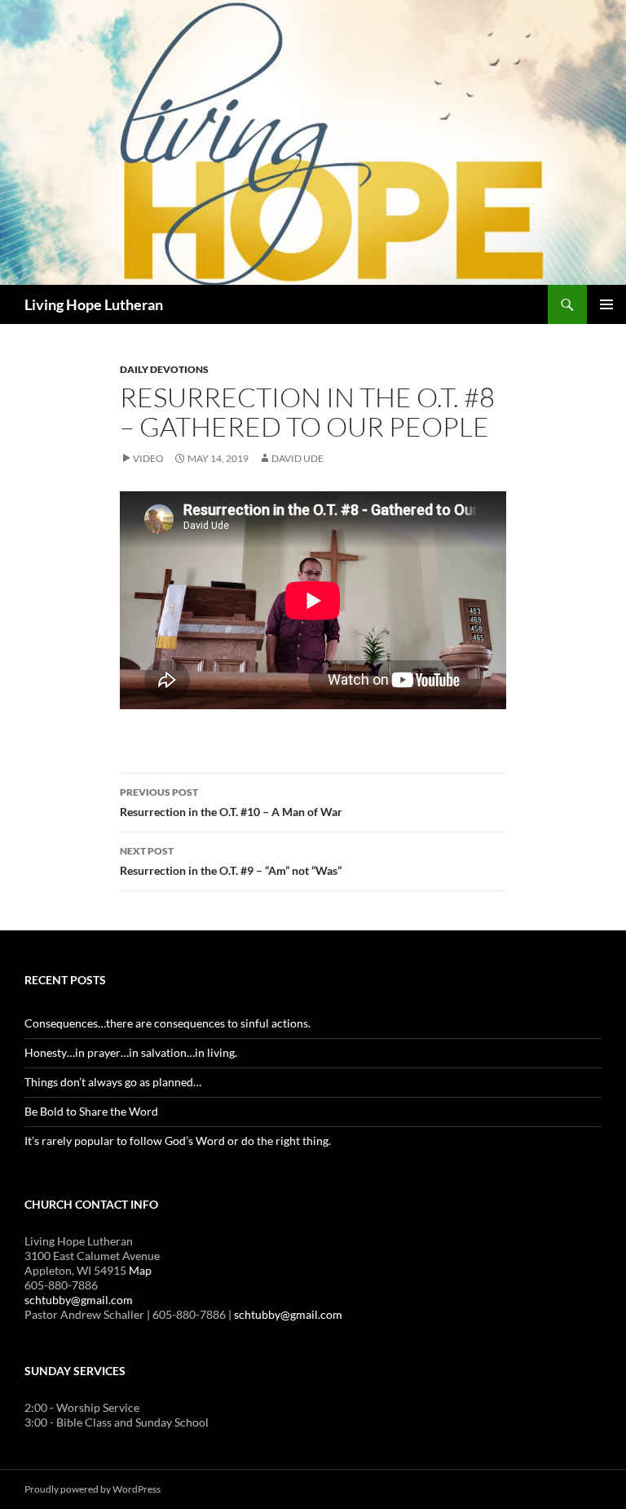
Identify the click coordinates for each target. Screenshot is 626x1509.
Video (148, 458)
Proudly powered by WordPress (92, 1489)
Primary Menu (606, 304)
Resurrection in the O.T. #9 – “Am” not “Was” (231, 861)
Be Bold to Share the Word (91, 1111)
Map (140, 1270)
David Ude (297, 458)
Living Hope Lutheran (93, 304)
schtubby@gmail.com (78, 1300)
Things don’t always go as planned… (112, 1082)
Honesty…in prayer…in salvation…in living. (130, 1052)
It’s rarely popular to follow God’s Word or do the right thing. (177, 1140)
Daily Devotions (164, 369)
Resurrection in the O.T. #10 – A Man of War (231, 802)
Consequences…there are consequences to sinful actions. (167, 1023)
